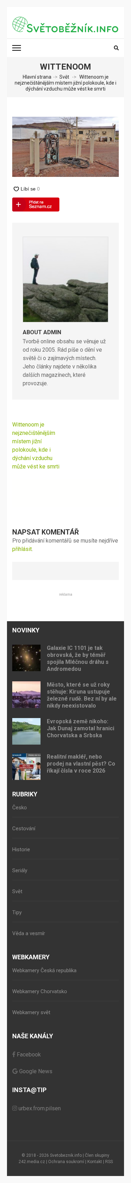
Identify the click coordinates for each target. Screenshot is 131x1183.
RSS (109, 1161)
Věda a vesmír (28, 933)
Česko (19, 807)
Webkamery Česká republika (44, 970)
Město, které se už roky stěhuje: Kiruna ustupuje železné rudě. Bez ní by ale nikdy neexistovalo (82, 695)
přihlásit (22, 549)
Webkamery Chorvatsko (39, 991)
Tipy (17, 912)
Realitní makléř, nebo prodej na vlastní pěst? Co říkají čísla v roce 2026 (81, 763)
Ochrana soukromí (66, 1161)
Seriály (19, 870)
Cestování (23, 828)
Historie (21, 849)
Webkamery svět (31, 1012)
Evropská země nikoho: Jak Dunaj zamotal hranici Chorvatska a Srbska (80, 728)
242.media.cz (32, 1161)
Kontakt (94, 1161)
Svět (64, 77)
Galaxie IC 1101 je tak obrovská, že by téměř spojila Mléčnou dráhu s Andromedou (78, 658)
